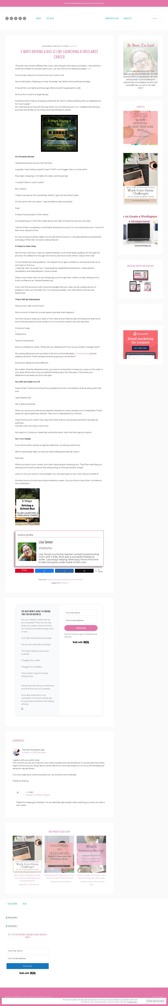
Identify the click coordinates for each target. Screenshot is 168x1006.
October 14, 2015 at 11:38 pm (38, 795)
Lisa (27, 792)
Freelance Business (53, 579)
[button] (37, 709)
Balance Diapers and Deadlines (91, 3)
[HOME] (79, 18)
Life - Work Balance (32, 884)
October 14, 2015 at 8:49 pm (34, 752)
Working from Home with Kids (72, 579)
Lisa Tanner (46, 542)
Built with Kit (81, 642)
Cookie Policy (132, 1002)
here (88, 68)
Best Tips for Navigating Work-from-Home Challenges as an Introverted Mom (27, 878)
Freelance (64, 583)
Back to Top (158, 997)
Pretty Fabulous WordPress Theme (37, 997)
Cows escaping (82, 353)
